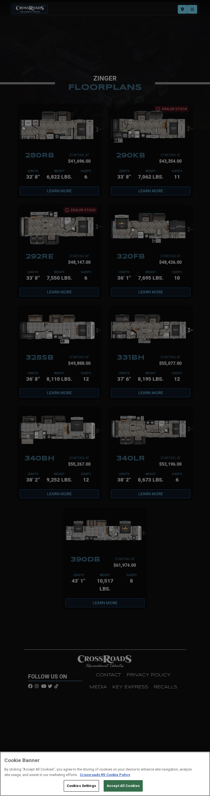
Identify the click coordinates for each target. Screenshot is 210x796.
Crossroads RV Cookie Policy (105, 775)
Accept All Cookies (123, 786)
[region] (105, 774)
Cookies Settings (81, 786)
